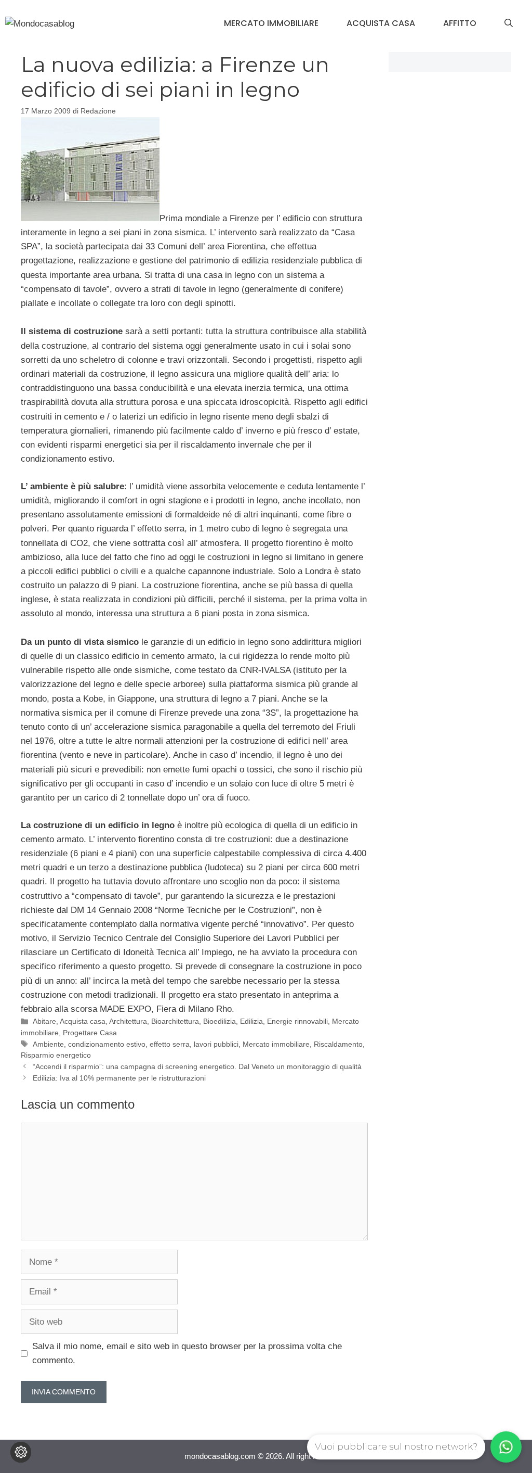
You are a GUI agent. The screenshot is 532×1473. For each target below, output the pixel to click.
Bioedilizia (219, 1021)
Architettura (128, 1021)
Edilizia (251, 1021)
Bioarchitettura (175, 1021)
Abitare (44, 1021)
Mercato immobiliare (271, 23)
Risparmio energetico (56, 1055)
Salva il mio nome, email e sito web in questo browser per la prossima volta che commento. (187, 1353)
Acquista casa (381, 23)
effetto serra (170, 1044)
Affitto (459, 23)
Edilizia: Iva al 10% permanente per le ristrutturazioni (119, 1078)
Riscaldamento (338, 1044)
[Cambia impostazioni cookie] (20, 1452)
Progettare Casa (90, 1032)
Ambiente (48, 1044)
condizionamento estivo (106, 1044)
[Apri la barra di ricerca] (508, 23)
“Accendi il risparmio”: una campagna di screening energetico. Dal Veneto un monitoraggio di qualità (197, 1066)
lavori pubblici (216, 1044)
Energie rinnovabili (297, 1021)
